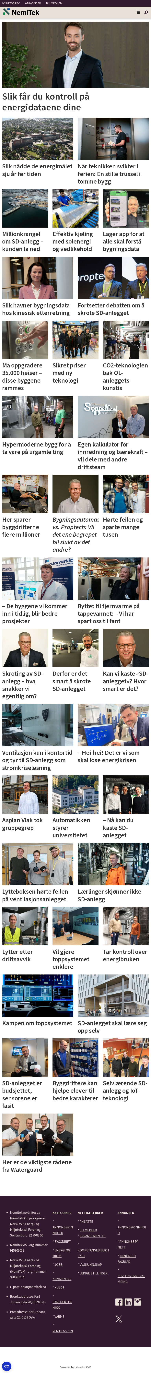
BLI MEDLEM (88, 1230)
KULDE (59, 1287)
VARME (59, 1316)
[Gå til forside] (21, 11)
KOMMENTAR (61, 1279)
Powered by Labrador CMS (75, 1367)
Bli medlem (54, 3)
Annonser (33, 3)
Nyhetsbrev (11, 3)
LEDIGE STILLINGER (94, 1273)
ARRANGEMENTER (93, 1236)
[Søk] (146, 13)
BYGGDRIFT (62, 1241)
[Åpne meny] (138, 12)
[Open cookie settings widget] (6, 1366)
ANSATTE (86, 1221)
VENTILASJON (62, 1331)
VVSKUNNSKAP (91, 1264)
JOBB (58, 1264)
